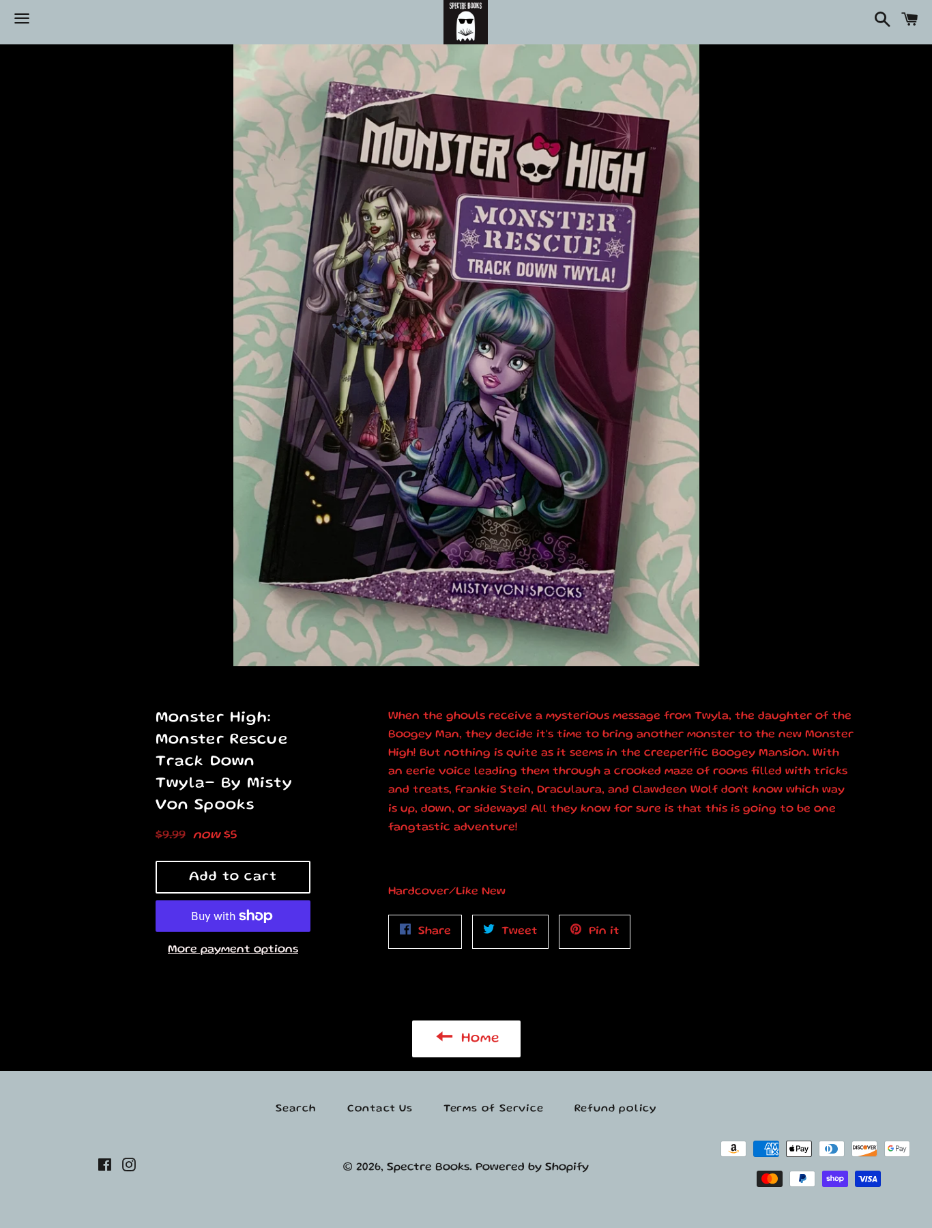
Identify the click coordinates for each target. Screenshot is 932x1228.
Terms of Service (493, 1109)
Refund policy (615, 1109)
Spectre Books (428, 1167)
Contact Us (380, 1109)
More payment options (233, 950)
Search (296, 1109)
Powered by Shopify (532, 1167)
